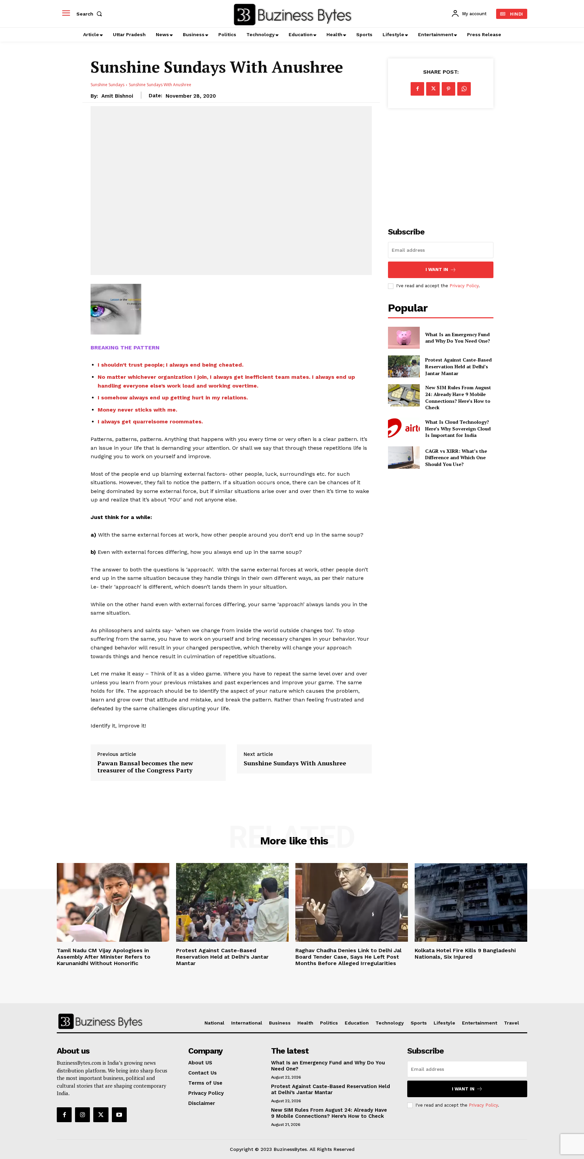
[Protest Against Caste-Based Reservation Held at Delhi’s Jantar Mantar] (403, 366)
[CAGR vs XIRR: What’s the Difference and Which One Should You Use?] (403, 457)
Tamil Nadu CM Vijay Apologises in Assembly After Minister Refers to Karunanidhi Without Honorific (103, 956)
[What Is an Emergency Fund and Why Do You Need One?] (403, 338)
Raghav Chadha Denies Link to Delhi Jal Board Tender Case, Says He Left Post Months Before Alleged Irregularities (348, 956)
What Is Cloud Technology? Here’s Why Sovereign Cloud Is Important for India (458, 428)
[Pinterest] (448, 89)
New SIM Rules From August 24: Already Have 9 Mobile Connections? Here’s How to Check (458, 397)
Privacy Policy (464, 285)
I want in (436, 269)
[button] (90, 14)
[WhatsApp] (464, 89)
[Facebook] (417, 89)
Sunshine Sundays (107, 85)
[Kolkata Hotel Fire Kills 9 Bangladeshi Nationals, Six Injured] (471, 902)
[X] (433, 89)
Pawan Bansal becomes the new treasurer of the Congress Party (145, 767)
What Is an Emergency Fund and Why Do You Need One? (457, 337)
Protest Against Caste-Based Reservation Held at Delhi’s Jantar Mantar (458, 366)
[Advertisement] (440, 164)
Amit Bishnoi (117, 96)
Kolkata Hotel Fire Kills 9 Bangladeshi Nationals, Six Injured (465, 953)
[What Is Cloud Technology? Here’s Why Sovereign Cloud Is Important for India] (403, 429)
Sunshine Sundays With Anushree (295, 763)
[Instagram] (82, 1114)
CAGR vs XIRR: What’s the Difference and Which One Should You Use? (456, 457)
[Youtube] (119, 1114)
